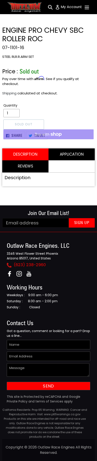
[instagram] (20, 275)
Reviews (25, 166)
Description (25, 154)
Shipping (9, 93)
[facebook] (11, 275)
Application (72, 154)
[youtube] (30, 275)
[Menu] (87, 7)
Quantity (10, 105)
